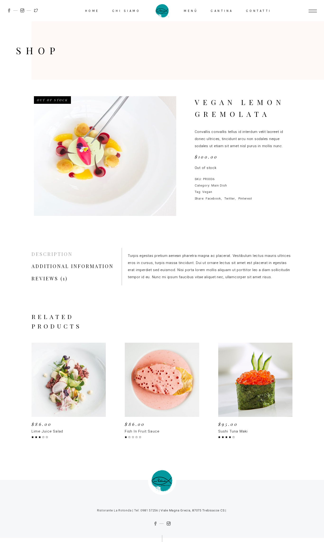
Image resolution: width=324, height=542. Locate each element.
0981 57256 (149, 510)
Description (52, 254)
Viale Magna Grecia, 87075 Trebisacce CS (192, 510)
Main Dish (219, 185)
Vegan (207, 192)
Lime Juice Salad (47, 431)
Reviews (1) (50, 278)
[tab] (52, 254)
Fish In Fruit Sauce (142, 431)
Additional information (73, 266)
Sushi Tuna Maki (233, 431)
